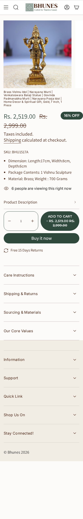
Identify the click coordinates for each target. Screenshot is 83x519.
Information (14, 359)
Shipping (12, 140)
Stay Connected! (18, 433)
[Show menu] (6, 7)
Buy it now (41, 238)
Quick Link (13, 396)
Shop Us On (14, 415)
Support (11, 378)
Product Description (20, 202)
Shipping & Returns (21, 293)
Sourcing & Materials (22, 312)
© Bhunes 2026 (16, 452)
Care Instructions (19, 275)
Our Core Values (18, 331)
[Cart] (76, 7)
